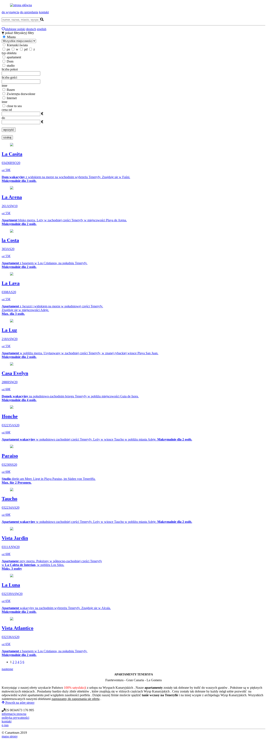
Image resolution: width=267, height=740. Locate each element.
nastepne (7, 669)
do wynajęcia (10, 12)
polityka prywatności (15, 717)
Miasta (11, 37)
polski (21, 29)
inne (4, 85)
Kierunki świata (17, 45)
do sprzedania (29, 12)
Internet (11, 98)
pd (26, 49)
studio (10, 65)
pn (8, 49)
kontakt (44, 12)
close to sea (14, 106)
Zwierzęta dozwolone (20, 94)
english (41, 29)
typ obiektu (9, 53)
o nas (5, 725)
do (3, 118)
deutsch (31, 29)
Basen (10, 89)
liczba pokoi (10, 69)
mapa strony (10, 736)
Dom (9, 61)
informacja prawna (14, 714)
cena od (7, 109)
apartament (13, 57)
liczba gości (9, 77)
